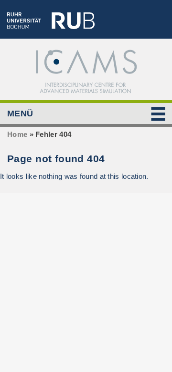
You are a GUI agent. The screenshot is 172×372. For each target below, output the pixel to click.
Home (17, 134)
